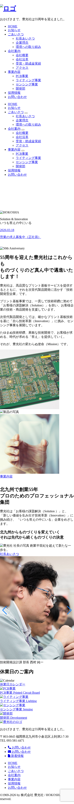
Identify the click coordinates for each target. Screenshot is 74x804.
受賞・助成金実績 (28, 63)
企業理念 (22, 42)
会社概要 (22, 55)
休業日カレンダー (12, 684)
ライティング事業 (28, 80)
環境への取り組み (28, 46)
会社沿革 (22, 59)
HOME (12, 26)
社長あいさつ (25, 38)
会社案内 (14, 51)
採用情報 (14, 92)
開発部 (20, 88)
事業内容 (14, 72)
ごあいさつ (16, 34)
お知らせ (14, 30)
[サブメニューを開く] (26, 113)
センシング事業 (27, 84)
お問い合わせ (17, 97)
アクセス (22, 67)
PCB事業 (22, 76)
